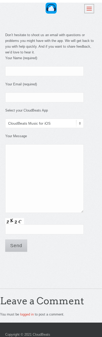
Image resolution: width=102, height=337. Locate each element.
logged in (27, 314)
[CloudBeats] (51, 8)
